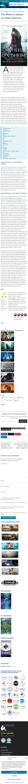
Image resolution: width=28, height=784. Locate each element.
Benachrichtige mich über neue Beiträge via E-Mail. (13, 513)
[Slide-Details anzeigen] (6, 601)
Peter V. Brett (6, 201)
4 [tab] (7, 658)
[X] (23, 1)
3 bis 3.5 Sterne (5, 11)
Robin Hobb (24, 200)
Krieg (23, 428)
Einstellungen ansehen (14, 779)
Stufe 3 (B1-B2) (20, 11)
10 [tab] (7, 610)
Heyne (12, 183)
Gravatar (7, 497)
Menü (4, 7)
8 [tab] (4, 610)
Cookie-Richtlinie (7, 782)
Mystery (3, 429)
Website (3, 492)
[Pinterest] (25, 1)
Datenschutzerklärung (15, 782)
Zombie (8, 429)
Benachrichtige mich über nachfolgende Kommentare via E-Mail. (13, 507)
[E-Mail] (26, 1)
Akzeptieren (14, 772)
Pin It (18, 434)
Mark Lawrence (6, 133)
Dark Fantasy (12, 11)
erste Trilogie (22, 181)
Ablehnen (14, 775)
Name (2, 480)
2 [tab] (4, 658)
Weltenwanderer (4, 750)
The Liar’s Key (16, 214)
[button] (26, 758)
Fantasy (19, 428)
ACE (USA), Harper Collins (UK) (9, 136)
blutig (13, 428)
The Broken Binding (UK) (6, 752)
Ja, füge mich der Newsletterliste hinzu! (14, 502)
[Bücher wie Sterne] (14, 4)
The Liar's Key (5, 156)
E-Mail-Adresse (5, 486)
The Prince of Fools (16, 247)
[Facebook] (21, 1)
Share (4, 434)
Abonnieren (23, 421)
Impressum (22, 782)
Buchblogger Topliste (6, 754)
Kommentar (4, 463)
